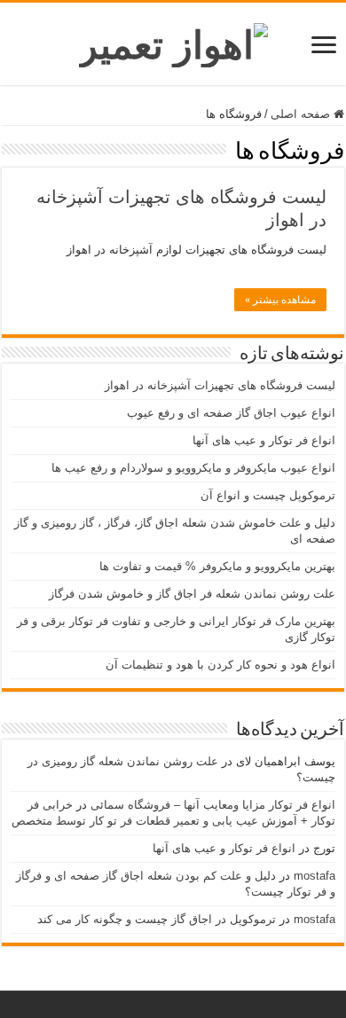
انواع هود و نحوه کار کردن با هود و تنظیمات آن (220, 664)
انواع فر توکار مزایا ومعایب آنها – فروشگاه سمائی (212, 804)
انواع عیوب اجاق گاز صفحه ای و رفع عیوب (231, 412)
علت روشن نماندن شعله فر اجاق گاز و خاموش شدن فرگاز (192, 593)
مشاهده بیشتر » (280, 300)
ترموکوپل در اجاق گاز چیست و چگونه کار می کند (156, 919)
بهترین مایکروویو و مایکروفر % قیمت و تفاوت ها (217, 566)
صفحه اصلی (302, 114)
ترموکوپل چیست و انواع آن (268, 495)
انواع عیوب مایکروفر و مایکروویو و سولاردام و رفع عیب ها (193, 467)
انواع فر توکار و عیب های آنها (264, 440)
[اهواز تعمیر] (173, 41)
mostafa (314, 875)
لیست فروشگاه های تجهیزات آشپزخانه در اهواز (220, 385)
